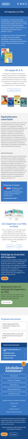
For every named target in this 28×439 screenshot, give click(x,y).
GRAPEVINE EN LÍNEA (8, 353)
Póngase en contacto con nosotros (14, 412)
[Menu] (23, 4)
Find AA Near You (18, 4)
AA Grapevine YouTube (10, 198)
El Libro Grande (14, 376)
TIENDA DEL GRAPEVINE (9, 355)
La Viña (19, 230)
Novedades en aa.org (14, 393)
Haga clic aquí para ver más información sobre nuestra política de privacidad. (14, 428)
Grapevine (10, 246)
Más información (6, 302)
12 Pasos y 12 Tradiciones (14, 380)
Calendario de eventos (14, 409)
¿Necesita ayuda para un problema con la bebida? (14, 400)
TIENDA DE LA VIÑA (8, 358)
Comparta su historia (14, 90)
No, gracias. (13, 434)
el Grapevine (9, 230)
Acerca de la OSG (14, 403)
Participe (4, 278)
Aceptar (4, 434)
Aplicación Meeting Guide (14, 389)
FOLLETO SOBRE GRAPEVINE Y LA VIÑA (12, 350)
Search (26, 4)
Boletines (14, 406)
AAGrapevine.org (14, 385)
